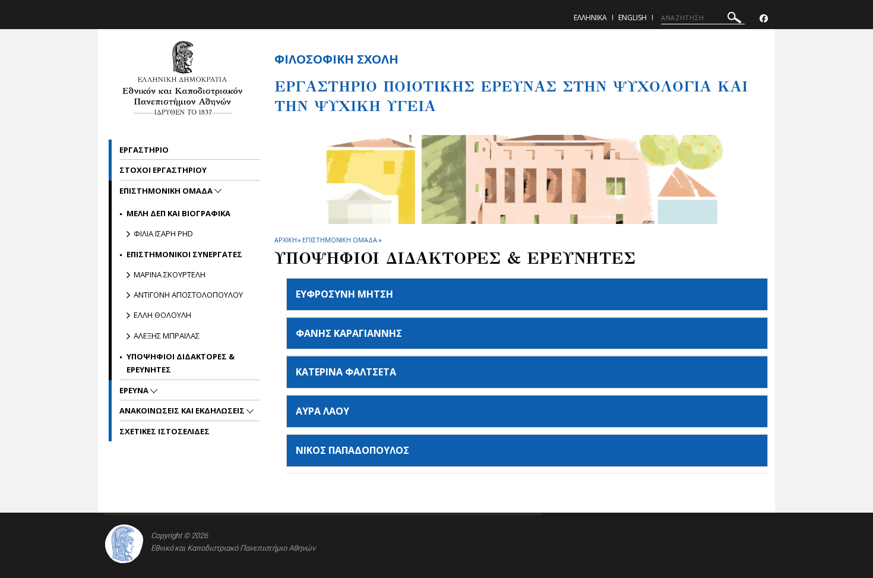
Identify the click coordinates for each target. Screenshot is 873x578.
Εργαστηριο (144, 149)
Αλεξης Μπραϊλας (167, 335)
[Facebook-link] (764, 19)
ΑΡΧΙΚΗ (285, 239)
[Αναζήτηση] (734, 19)
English (632, 17)
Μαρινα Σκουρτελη (169, 274)
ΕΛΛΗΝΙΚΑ (590, 17)
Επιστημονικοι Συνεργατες (184, 254)
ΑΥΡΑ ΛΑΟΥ (322, 411)
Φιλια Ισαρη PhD (163, 233)
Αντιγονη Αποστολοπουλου (188, 294)
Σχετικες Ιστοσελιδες (164, 431)
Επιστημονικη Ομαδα (339, 239)
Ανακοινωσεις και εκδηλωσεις (182, 410)
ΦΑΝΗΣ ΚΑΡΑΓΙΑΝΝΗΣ (349, 333)
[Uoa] (124, 544)
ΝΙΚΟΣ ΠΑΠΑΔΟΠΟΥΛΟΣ (352, 450)
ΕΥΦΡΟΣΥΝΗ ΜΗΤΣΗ (344, 294)
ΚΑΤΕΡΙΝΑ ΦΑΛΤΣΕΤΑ (346, 371)
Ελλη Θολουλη (162, 314)
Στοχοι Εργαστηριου (163, 170)
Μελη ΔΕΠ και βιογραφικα (178, 213)
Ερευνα (134, 390)
